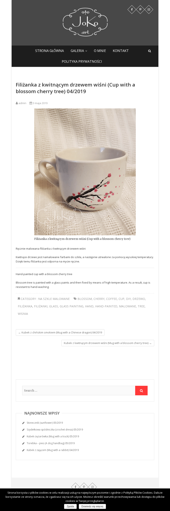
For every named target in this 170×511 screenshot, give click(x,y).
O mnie (100, 50)
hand (89, 306)
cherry (99, 299)
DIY (128, 299)
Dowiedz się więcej (92, 506)
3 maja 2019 (39, 103)
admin (22, 103)
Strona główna (49, 50)
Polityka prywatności (82, 61)
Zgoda (70, 506)
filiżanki (40, 306)
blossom (85, 299)
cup (121, 299)
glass (53, 306)
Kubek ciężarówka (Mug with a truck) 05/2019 (53, 436)
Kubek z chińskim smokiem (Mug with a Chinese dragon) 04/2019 (60, 332)
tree (141, 306)
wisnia (23, 314)
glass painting (71, 306)
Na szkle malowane (54, 299)
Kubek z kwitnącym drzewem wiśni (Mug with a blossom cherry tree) (108, 343)
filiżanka (25, 306)
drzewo (138, 299)
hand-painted (106, 306)
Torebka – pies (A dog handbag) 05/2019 (51, 443)
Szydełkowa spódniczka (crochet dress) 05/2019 (55, 429)
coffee (111, 299)
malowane (127, 306)
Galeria (77, 50)
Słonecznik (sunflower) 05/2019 (45, 422)
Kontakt (121, 50)
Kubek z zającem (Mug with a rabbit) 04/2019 (53, 450)
